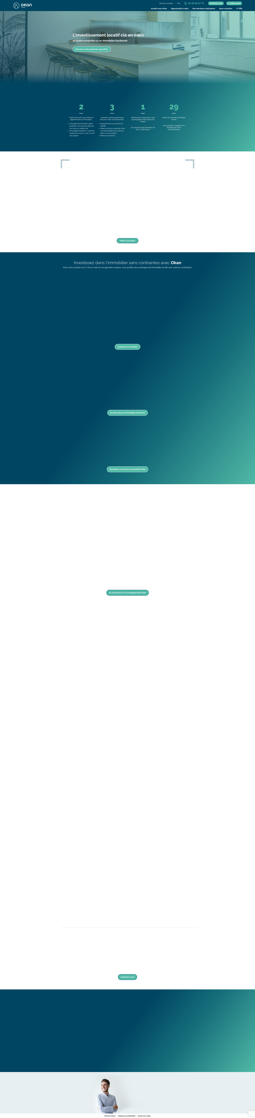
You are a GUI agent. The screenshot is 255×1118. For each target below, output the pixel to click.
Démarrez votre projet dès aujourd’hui (91, 49)
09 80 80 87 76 (196, 3)
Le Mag (239, 8)
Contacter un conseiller (127, 347)
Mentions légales (109, 1116)
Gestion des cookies (144, 1116)
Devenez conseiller (166, 3)
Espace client (235, 3)
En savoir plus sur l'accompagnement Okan (127, 593)
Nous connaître (225, 8)
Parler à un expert (127, 241)
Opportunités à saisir (180, 8)
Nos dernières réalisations (204, 8)
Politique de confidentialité (150, 1063)
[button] (79, 971)
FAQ (178, 3)
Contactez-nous (216, 3)
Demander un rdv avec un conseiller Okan (127, 469)
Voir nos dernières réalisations (66, 776)
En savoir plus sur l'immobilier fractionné (127, 413)
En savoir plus (69, 1090)
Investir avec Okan (159, 8)
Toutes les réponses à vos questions (166, 1098)
